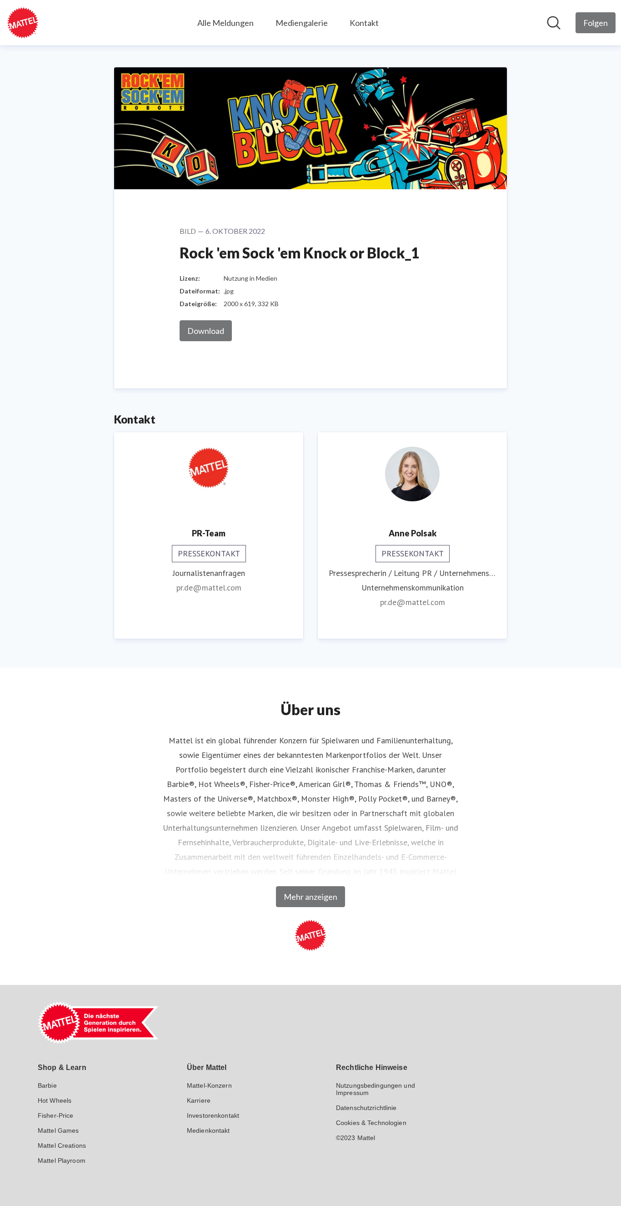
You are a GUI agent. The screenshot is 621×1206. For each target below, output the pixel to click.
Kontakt (364, 23)
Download (205, 331)
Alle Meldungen (225, 23)
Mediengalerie (301, 23)
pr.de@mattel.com (208, 587)
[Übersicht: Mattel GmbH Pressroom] (22, 22)
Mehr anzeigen (310, 897)
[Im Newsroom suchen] (553, 22)
